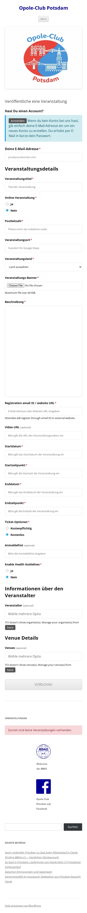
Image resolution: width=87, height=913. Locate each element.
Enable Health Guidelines (23, 564)
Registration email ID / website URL (30, 403)
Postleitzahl (14, 221)
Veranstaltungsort (18, 240)
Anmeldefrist (20, 545)
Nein (13, 210)
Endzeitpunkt (15, 503)
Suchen (73, 827)
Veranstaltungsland (19, 259)
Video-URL (18, 427)
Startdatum (14, 446)
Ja (11, 204)
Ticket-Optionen (17, 522)
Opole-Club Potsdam (43, 8)
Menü (43, 18)
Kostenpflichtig (21, 528)
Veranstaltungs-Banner (22, 278)
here (10, 627)
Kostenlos (17, 535)
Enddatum (13, 484)
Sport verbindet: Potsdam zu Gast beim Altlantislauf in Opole (41, 852)
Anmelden (18, 121)
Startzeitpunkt (16, 465)
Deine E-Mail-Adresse (23, 149)
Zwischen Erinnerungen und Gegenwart (28, 872)
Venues (16, 648)
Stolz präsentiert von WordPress (23, 905)
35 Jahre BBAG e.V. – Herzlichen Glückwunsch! (32, 857)
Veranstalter (19, 605)
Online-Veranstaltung (21, 198)
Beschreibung (15, 302)
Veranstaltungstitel (19, 179)
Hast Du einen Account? (24, 111)
